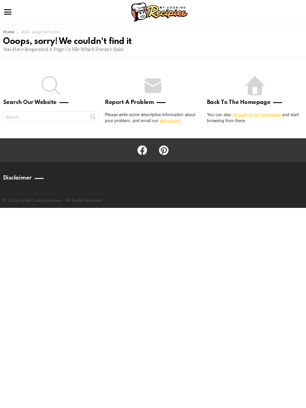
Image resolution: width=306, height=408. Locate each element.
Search (93, 118)
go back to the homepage (256, 114)
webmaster (170, 120)
